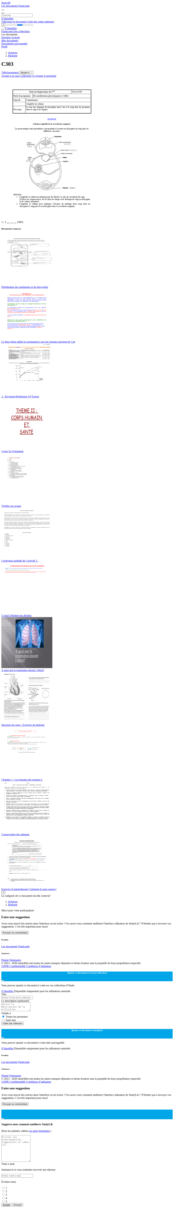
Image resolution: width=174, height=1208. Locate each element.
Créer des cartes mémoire (40, 21)
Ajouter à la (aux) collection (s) (18, 75)
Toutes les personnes (17, 1016)
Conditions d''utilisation (38, 966)
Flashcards (24, 5)
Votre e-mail (7, 1163)
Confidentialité (18, 966)
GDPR (5, 966)
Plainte (5, 960)
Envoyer (18, 1205)
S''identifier (7, 18)
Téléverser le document (14, 21)
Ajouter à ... (26, 72)
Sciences (13, 52)
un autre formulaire (39, 1130)
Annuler (6, 1205)
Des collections (21, 31)
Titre (3, 994)
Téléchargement (10, 72)
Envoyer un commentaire (15, 932)
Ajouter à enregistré (45, 75)
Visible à (6, 1013)
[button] (8, 223)
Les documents (9, 5)
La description (15, 1000)
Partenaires (15, 960)
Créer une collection (12, 1023)
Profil (4, 46)
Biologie (12, 55)
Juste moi (11, 1020)
